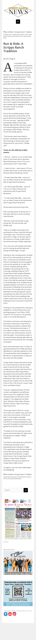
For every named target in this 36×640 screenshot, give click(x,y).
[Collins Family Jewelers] (18, 563)
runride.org (10, 470)
